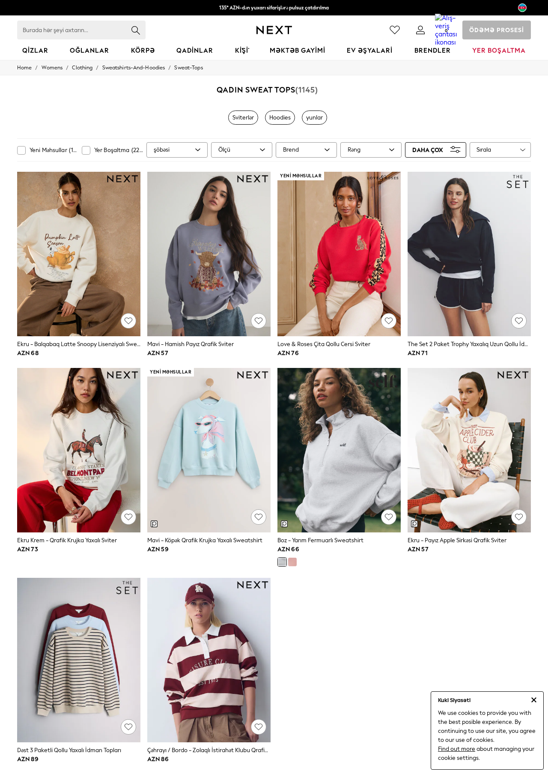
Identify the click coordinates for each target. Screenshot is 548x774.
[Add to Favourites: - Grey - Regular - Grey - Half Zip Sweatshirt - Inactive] (388, 517)
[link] (420, 30)
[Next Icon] (274, 30)
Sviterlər (243, 117)
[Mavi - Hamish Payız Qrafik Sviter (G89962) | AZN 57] (209, 254)
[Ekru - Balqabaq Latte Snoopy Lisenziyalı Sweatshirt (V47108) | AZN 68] (78, 254)
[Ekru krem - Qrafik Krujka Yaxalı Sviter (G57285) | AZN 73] (78, 450)
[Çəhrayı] (292, 562)
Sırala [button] (484, 149)
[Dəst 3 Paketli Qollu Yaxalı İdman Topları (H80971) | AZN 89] (78, 660)
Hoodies (280, 117)
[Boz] (282, 562)
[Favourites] (394, 30)
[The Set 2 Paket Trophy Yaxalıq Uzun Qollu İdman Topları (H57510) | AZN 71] (469, 254)
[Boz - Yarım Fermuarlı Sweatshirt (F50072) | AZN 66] (339, 450)
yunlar (314, 117)
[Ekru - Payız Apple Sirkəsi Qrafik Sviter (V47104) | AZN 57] (469, 450)
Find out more (456, 749)
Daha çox (427, 149)
